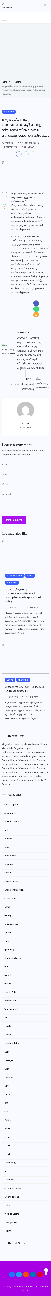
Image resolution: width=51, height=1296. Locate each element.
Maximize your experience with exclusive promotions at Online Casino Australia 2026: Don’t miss (24, 780)
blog (6, 847)
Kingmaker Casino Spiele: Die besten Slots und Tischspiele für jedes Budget (25, 746)
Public (7, 1128)
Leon (6, 1052)
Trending (16, 81)
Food (6, 941)
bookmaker (10, 856)
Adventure (9, 813)
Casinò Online (11, 881)
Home (4, 81)
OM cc (7, 1111)
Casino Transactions (14, 890)
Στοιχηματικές (10, 1222)
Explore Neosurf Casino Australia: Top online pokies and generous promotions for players (25, 762)
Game (7, 966)
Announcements (12, 821)
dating (7, 915)
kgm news (12, 607)
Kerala (7, 1026)
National (8, 1077)
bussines (8, 864)
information (10, 1001)
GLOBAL (8, 983)
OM (6, 1103)
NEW (6, 1086)
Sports (7, 1154)
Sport (7, 1145)
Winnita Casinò (11, 1214)
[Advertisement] (25, 52)
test (6, 1171)
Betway (8, 839)
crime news (10, 898)
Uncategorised (11, 1197)
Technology (10, 1163)
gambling (9, 949)
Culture (8, 907)
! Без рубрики (11, 804)
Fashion (8, 932)
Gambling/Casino (13, 958)
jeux (6, 1018)
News (7, 1094)
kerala (7, 1035)
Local (6, 1069)
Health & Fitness (12, 992)
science (8, 1137)
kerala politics (11, 1043)
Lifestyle (8, 1060)
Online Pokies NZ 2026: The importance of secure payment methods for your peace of (24, 754)
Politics (7, 1120)
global (7, 975)
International (11, 1009)
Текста (7, 1231)
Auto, (7, 830)
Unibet (7, 1205)
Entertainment (11, 924)
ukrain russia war (13, 1188)
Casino (7, 873)
